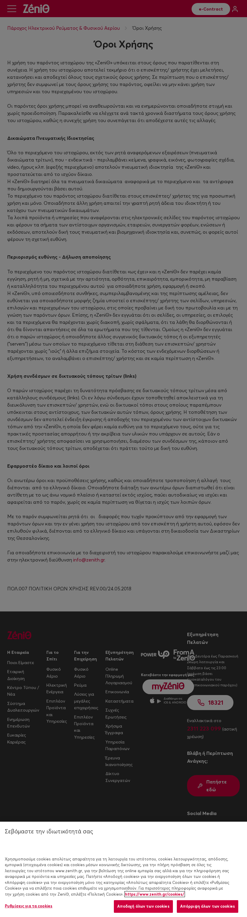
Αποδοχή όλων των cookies (143, 906)
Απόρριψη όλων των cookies (207, 906)
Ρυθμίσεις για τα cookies (28, 905)
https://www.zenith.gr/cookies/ (154, 894)
